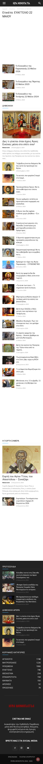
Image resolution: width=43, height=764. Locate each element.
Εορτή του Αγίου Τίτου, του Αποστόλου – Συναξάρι (17, 478)
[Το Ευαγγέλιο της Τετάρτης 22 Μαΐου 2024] (8, 96)
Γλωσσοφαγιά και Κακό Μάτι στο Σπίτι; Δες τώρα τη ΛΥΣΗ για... (27, 359)
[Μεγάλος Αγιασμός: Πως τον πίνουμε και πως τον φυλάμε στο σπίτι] (8, 324)
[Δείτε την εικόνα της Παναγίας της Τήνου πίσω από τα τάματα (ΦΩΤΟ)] (8, 348)
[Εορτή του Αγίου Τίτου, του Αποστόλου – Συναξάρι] (21, 459)
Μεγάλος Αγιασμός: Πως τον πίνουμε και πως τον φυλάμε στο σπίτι (27, 323)
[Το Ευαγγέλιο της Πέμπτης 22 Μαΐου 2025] (8, 84)
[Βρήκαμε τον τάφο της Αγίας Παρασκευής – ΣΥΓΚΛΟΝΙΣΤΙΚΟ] (8, 265)
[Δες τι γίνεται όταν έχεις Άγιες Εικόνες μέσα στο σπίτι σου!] (21, 124)
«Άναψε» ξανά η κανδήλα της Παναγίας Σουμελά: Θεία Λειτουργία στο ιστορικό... (27, 587)
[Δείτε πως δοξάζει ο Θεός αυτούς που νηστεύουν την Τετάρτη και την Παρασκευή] (8, 312)
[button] (39, 3)
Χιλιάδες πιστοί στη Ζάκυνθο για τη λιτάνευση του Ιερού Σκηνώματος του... (27, 575)
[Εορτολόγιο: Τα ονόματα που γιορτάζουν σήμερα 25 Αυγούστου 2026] (8, 501)
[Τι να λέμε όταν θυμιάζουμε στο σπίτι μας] (8, 372)
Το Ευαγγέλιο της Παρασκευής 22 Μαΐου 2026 (26, 69)
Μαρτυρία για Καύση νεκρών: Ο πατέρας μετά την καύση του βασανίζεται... (28, 299)
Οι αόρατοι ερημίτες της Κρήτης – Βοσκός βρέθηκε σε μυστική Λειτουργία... (27, 335)
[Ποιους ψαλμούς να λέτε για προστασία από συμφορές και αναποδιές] (8, 202)
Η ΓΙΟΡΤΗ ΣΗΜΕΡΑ (10, 441)
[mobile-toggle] (4, 3)
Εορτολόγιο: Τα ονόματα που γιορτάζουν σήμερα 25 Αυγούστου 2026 (27, 501)
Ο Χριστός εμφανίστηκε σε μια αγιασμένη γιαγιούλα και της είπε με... (28, 240)
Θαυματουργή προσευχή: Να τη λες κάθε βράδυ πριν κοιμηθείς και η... (28, 252)
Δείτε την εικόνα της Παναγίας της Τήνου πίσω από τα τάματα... (28, 347)
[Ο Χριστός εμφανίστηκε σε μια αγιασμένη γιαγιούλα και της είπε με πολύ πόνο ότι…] (8, 240)
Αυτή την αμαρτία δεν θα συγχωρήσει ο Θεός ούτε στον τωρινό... (28, 275)
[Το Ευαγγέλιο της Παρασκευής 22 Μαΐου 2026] (8, 69)
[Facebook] (15, 748)
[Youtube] (28, 748)
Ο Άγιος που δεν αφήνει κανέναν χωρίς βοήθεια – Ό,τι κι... (27, 213)
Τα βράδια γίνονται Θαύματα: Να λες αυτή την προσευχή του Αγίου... (28, 166)
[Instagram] (21, 748)
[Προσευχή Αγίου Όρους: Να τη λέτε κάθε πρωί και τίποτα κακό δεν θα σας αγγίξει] (8, 190)
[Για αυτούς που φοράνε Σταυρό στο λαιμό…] (8, 178)
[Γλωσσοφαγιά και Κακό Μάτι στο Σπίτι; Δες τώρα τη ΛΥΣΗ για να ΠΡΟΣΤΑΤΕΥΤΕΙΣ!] (8, 360)
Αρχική (4, 9)
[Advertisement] (21, 42)
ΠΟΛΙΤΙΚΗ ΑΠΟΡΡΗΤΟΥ (27, 757)
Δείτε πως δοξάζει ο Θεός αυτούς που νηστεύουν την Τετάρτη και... (26, 311)
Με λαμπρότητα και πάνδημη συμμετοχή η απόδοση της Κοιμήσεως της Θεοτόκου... (27, 599)
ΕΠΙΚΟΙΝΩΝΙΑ (12, 757)
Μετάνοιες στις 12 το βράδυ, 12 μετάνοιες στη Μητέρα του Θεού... (28, 383)
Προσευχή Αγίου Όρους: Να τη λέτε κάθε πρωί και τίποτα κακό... (27, 189)
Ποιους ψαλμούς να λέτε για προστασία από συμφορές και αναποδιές (27, 201)
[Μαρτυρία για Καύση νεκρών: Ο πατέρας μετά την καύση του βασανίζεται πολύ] (8, 300)
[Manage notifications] (38, 759)
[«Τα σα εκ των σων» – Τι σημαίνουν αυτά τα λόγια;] (8, 288)
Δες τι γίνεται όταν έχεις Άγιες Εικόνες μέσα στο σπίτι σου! (20, 143)
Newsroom (6, 147)
